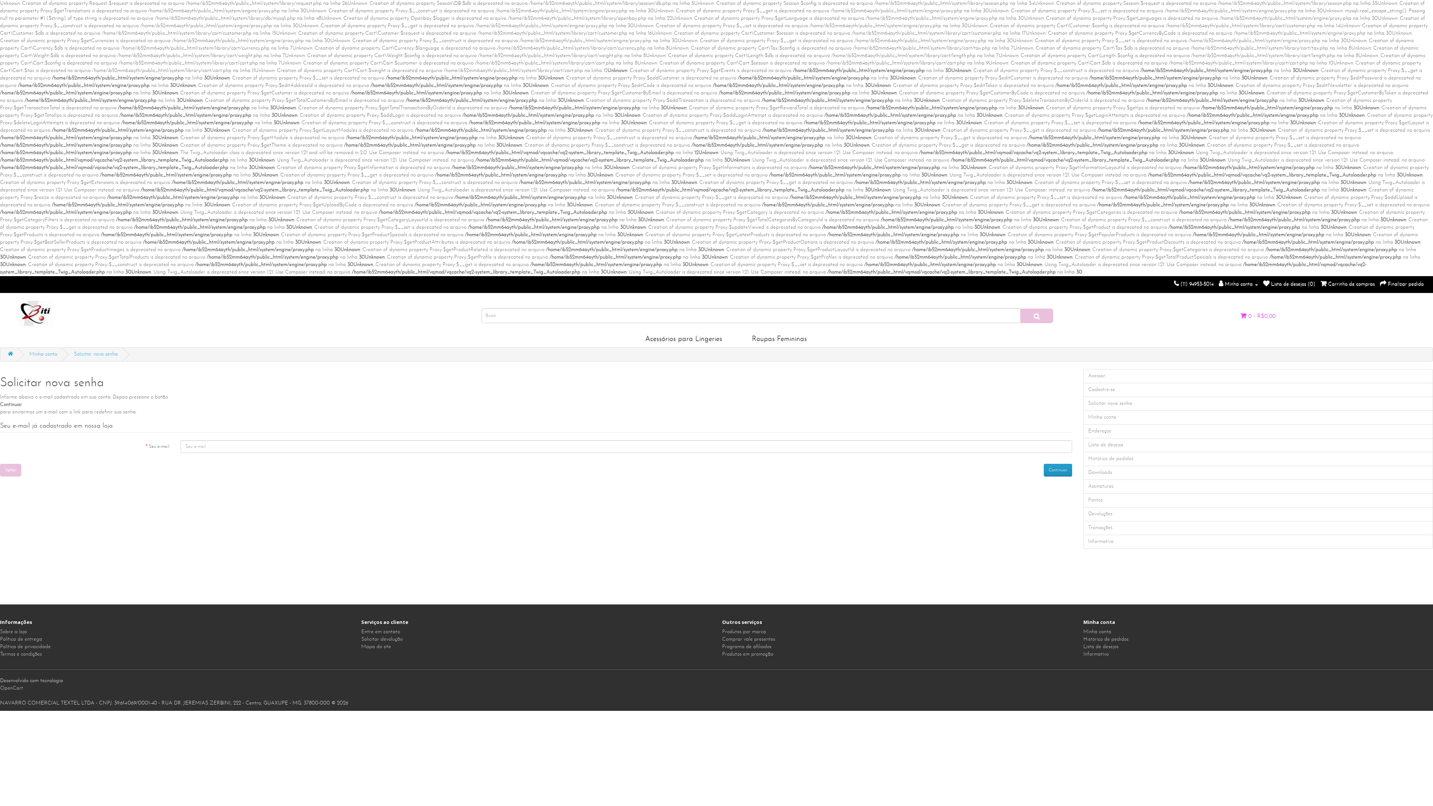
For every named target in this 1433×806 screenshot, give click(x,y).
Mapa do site (376, 647)
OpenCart (11, 688)
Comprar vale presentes (748, 639)
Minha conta (43, 354)
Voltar (10, 470)
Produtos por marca (744, 632)
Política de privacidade (25, 647)
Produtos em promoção (747, 654)
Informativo (1096, 654)
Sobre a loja (13, 632)
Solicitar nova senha (96, 354)
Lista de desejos (1100, 647)
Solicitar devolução (382, 639)
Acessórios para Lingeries (683, 339)
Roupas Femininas (779, 339)
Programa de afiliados (746, 647)
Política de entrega (21, 639)
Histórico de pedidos (1105, 639)
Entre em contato (380, 632)
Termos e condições (21, 654)
